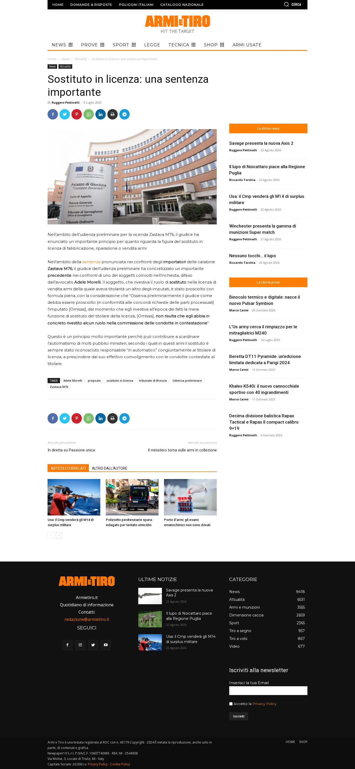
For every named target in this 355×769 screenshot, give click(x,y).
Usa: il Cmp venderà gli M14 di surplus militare (190, 639)
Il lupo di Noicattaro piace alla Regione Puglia (189, 616)
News (66, 59)
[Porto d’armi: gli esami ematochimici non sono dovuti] (190, 497)
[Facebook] (53, 114)
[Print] (112, 114)
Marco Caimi (238, 310)
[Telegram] (124, 114)
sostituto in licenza (120, 380)
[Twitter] (65, 114)
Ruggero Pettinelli (66, 102)
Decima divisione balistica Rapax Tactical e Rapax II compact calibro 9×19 (264, 422)
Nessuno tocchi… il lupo (252, 255)
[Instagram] (80, 645)
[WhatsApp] (88, 114)
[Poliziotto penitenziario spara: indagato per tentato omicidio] (132, 497)
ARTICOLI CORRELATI (68, 468)
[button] (277, 4)
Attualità (81, 59)
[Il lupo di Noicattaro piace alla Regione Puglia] (150, 619)
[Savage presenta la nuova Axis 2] (150, 596)
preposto (94, 380)
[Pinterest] (76, 114)
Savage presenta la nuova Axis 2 (261, 143)
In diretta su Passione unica (71, 450)
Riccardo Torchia (242, 180)
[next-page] (59, 535)
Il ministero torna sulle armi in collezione (182, 450)
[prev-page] (51, 535)
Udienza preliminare (187, 380)
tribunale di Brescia (153, 380)
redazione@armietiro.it (86, 619)
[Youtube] (106, 645)
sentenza (92, 261)
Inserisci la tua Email (249, 682)
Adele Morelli (72, 380)
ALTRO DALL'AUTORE (109, 468)
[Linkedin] (100, 114)
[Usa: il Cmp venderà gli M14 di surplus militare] (74, 497)
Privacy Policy (265, 704)
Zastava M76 (59, 387)
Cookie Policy (120, 764)
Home (52, 59)
